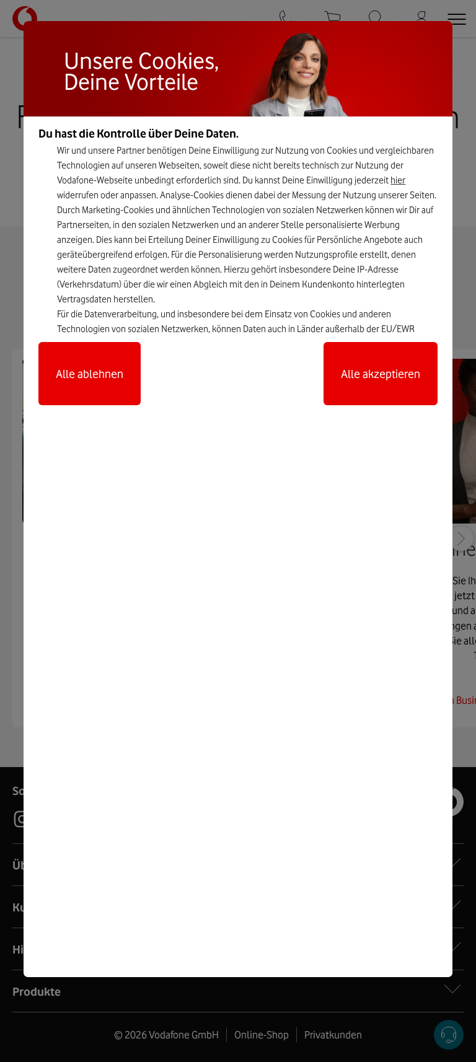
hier (397, 180)
